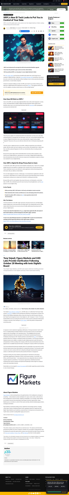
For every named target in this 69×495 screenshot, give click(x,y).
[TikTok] (53, 0)
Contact (10, 0)
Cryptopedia (32, 479)
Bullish (50, 486)
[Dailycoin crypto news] (6, 4)
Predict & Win (40, 113)
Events (6, 0)
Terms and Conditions (9, 433)
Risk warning (28, 485)
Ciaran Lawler (24, 27)
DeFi (42, 181)
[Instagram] (59, 0)
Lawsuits (57, 479)
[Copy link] (43, 31)
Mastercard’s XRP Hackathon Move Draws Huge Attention (59, 64)
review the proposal (21, 366)
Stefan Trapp (32, 27)
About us (2, 0)
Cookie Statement (29, 483)
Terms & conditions (36, 485)
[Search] (59, 4)
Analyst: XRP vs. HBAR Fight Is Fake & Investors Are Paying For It (23, 251)
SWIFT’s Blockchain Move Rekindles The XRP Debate (59, 53)
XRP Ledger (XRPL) (9, 75)
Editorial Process (16, 481)
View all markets (14, 113)
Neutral (63, 486)
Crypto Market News (8, 14)
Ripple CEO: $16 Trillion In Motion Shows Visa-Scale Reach (59, 70)
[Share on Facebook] (36, 31)
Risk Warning (25, 433)
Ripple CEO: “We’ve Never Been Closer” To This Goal (59, 59)
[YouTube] (56, 0)
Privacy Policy (17, 433)
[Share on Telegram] (41, 31)
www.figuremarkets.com (19, 414)
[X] (61, 0)
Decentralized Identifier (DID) (27, 77)
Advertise (13, 0)
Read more (6, 463)
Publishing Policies (9, 483)
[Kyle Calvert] (4, 28)
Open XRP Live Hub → (37, 92)
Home (4, 12)
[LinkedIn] (58, 0)
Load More (23, 469)
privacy (29, 85)
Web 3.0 (61, 479)
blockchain (31, 105)
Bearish (56, 486)
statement (9, 313)
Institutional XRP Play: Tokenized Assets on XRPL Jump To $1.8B (37, 251)
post (35, 336)
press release (24, 320)
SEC (53, 479)
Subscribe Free (56, 83)
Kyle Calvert (12, 27)
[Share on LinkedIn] (39, 31)
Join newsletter (18, 0)
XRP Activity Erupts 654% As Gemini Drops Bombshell (59, 48)
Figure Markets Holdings (14, 311)
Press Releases (8, 481)
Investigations (48, 479)
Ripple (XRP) (7, 12)
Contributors (18, 479)
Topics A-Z (38, 479)
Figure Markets (6, 395)
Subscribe (65, 3)
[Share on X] (34, 31)
